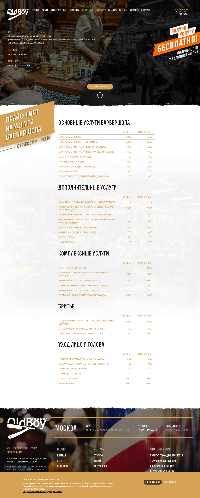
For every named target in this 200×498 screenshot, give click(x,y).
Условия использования (163, 461)
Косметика (56, 10)
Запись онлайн (100, 86)
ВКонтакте (100, 95)
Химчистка (100, 10)
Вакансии (112, 10)
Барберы (123, 10)
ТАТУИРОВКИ (100, 466)
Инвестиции (87, 10)
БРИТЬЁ (97, 461)
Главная (35, 10)
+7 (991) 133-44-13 (17, 54)
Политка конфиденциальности (166, 456)
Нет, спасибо (169, 482)
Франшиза (74, 10)
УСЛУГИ (61, 461)
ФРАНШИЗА (62, 466)
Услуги (45, 10)
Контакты (134, 10)
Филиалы (145, 10)
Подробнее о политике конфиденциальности (42, 492)
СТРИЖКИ (98, 456)
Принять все (152, 482)
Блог (65, 10)
